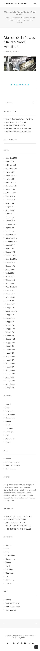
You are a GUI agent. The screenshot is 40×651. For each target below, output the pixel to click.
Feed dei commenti (13, 465)
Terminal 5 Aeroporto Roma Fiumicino (19, 119)
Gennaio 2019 (11, 217)
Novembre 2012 (11, 311)
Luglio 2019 (10, 203)
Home (7, 18)
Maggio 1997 (10, 377)
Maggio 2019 (10, 210)
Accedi (8, 458)
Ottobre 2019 (10, 196)
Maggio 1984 (10, 388)
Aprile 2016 (10, 273)
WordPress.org (11, 469)
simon (16, 52)
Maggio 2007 (10, 343)
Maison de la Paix (29, 18)
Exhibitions (9, 428)
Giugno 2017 (10, 252)
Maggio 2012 (10, 315)
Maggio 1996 (10, 381)
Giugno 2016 (10, 266)
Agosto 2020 (10, 189)
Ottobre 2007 (10, 336)
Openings (9, 432)
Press (7, 435)
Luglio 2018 (10, 228)
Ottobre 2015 (10, 280)
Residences (10, 439)
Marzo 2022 (10, 179)
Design (8, 421)
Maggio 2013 (10, 308)
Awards (8, 404)
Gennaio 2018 (11, 231)
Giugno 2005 (10, 350)
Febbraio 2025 (11, 165)
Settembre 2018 (11, 224)
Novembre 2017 (11, 238)
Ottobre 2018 (10, 221)
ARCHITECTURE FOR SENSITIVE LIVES (18, 128)
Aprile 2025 (10, 162)
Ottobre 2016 (10, 262)
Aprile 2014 (10, 301)
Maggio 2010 (10, 325)
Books (8, 408)
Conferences (10, 418)
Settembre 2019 (11, 200)
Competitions (16, 18)
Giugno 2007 (10, 339)
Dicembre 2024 (11, 169)
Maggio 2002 (10, 363)
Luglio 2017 (10, 249)
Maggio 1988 (10, 384)
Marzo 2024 (10, 172)
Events (8, 425)
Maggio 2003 (10, 360)
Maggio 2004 (10, 357)
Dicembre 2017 (11, 235)
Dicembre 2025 (11, 158)
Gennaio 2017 (11, 256)
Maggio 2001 (10, 367)
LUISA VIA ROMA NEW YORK (15, 125)
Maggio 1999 (10, 374)
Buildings (9, 411)
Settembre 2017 (11, 242)
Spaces (8, 442)
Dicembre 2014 (11, 287)
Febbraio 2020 (11, 193)
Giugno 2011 (10, 318)
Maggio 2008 (10, 332)
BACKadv (24, 638)
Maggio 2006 (10, 346)
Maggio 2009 (10, 329)
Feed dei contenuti (13, 462)
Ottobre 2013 (10, 304)
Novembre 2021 (11, 186)
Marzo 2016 (10, 276)
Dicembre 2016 (11, 259)
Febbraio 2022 (11, 182)
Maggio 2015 (10, 283)
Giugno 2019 (10, 207)
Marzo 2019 (10, 214)
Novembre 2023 (11, 176)
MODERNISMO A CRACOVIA (16, 122)
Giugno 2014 (10, 294)
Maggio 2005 (10, 353)
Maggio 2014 (10, 297)
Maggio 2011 (10, 322)
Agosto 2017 (10, 245)
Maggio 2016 (10, 269)
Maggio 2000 (10, 370)
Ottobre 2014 (10, 290)
